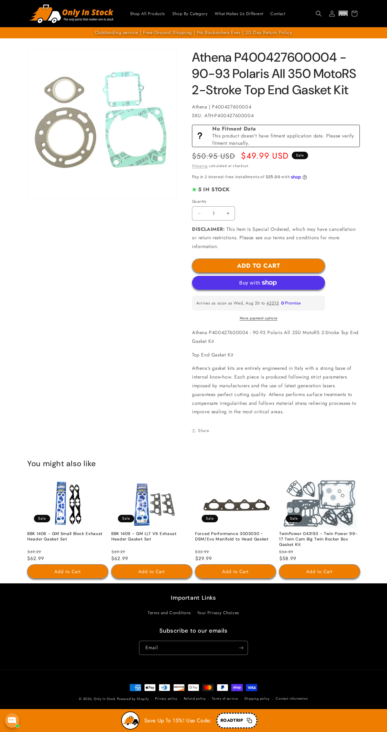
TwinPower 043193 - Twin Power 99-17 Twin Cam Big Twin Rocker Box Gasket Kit (318, 539)
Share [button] (203, 430)
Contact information (292, 698)
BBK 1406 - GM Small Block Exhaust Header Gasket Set (65, 536)
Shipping (200, 166)
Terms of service (225, 698)
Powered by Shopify (133, 698)
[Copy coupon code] (249, 720)
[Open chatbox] (12, 720)
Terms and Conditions (169, 613)
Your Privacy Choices (218, 613)
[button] (318, 13)
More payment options (259, 318)
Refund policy (195, 698)
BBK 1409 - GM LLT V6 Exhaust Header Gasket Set (144, 536)
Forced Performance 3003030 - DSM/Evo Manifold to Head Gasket (232, 536)
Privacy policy (166, 698)
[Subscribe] (241, 648)
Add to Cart (67, 571)
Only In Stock (104, 698)
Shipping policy (257, 698)
